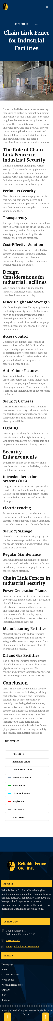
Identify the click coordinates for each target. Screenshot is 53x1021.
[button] (47, 7)
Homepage (7, 964)
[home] (5, 7)
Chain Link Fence (10, 974)
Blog (3, 995)
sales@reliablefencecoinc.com (22, 946)
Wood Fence (7, 979)
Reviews (5, 1000)
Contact (5, 990)
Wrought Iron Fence (12, 984)
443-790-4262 (13, 940)
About (4, 969)
